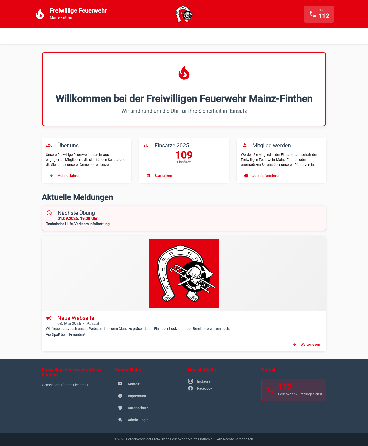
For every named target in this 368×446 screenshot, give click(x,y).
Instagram (205, 381)
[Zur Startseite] (184, 14)
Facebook (204, 388)
